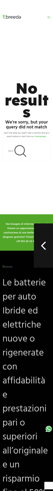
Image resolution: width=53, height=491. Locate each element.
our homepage (38, 136)
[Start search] (20, 151)
